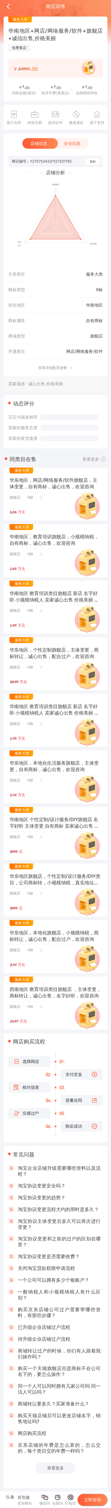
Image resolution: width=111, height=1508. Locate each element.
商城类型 (16, 336)
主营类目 (16, 274)
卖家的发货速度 (23, 438)
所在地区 (16, 305)
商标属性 (16, 320)
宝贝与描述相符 (23, 417)
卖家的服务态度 (23, 427)
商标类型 (16, 289)
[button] (92, 1500)
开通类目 (16, 351)
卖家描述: (17, 383)
